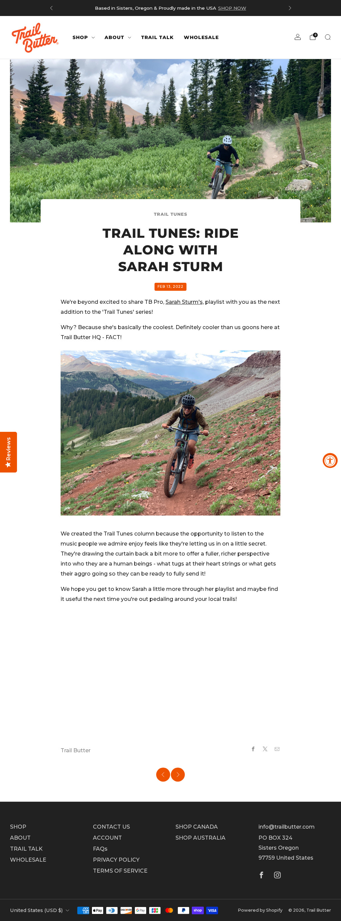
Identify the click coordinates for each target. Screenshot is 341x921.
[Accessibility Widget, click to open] (330, 460)
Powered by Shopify (260, 910)
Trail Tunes (170, 214)
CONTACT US (111, 827)
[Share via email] (277, 749)
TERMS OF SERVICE (120, 871)
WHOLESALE (201, 37)
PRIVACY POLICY (116, 860)
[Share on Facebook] (253, 749)
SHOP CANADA (196, 827)
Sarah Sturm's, (185, 302)
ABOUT (114, 37)
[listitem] (170, 8)
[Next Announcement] (290, 8)
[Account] (297, 37)
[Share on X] (265, 749)
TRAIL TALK (157, 37)
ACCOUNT (107, 838)
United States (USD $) (36, 910)
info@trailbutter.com (286, 827)
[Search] (327, 37)
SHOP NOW (232, 8)
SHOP (80, 37)
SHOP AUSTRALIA (200, 838)
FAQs (100, 849)
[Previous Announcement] (51, 8)
